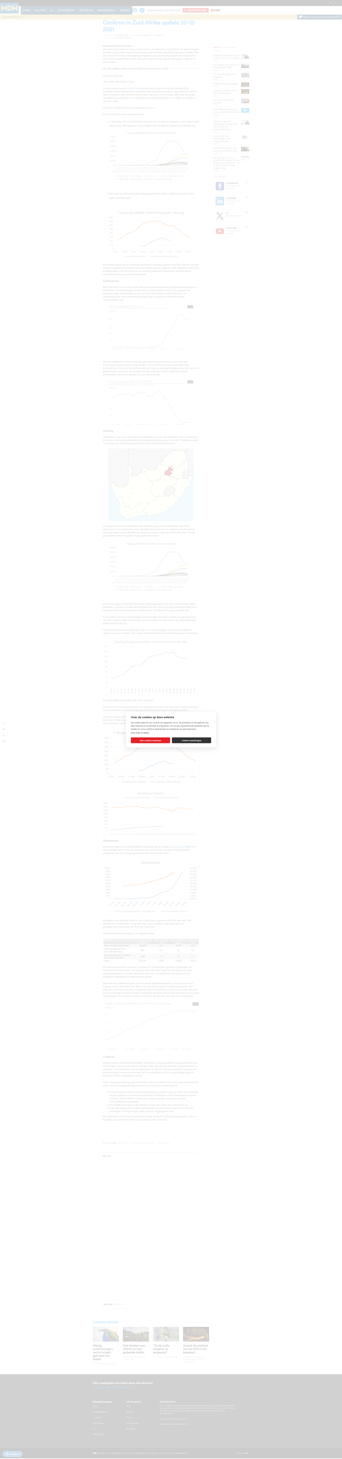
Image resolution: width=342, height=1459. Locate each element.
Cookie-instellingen (191, 740)
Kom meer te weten (140, 732)
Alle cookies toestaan (150, 740)
